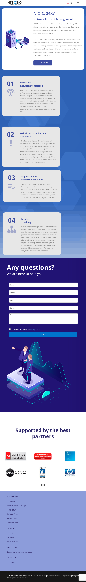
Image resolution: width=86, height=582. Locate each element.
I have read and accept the (26, 329)
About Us (10, 533)
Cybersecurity (12, 523)
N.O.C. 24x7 (11, 510)
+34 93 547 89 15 (40, 576)
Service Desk (12, 518)
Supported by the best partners (19, 552)
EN (70, 3)
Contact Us (11, 562)
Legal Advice (66, 576)
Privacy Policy (35, 329)
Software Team (13, 514)
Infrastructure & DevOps (16, 506)
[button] (3, 464)
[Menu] (78, 3)
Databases (11, 501)
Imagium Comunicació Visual (19, 578)
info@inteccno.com (53, 576)
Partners (10, 537)
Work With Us (12, 541)
